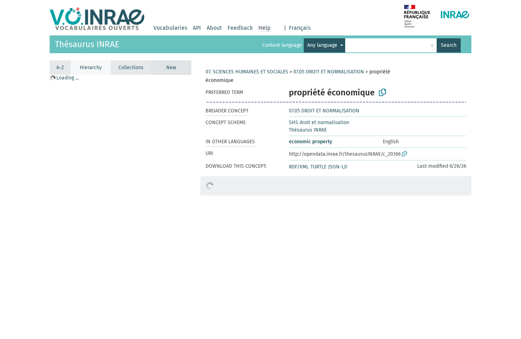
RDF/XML (299, 167)
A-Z (60, 68)
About (214, 27)
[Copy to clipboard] (382, 92)
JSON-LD (337, 167)
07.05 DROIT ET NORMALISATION (328, 72)
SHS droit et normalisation (319, 123)
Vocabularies (170, 27)
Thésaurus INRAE (87, 44)
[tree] (120, 206)
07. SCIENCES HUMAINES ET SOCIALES (247, 72)
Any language (323, 45)
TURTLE (318, 167)
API (197, 27)
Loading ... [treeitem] (67, 78)
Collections (131, 68)
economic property (310, 142)
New (171, 68)
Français (299, 27)
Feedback (240, 27)
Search (448, 45)
